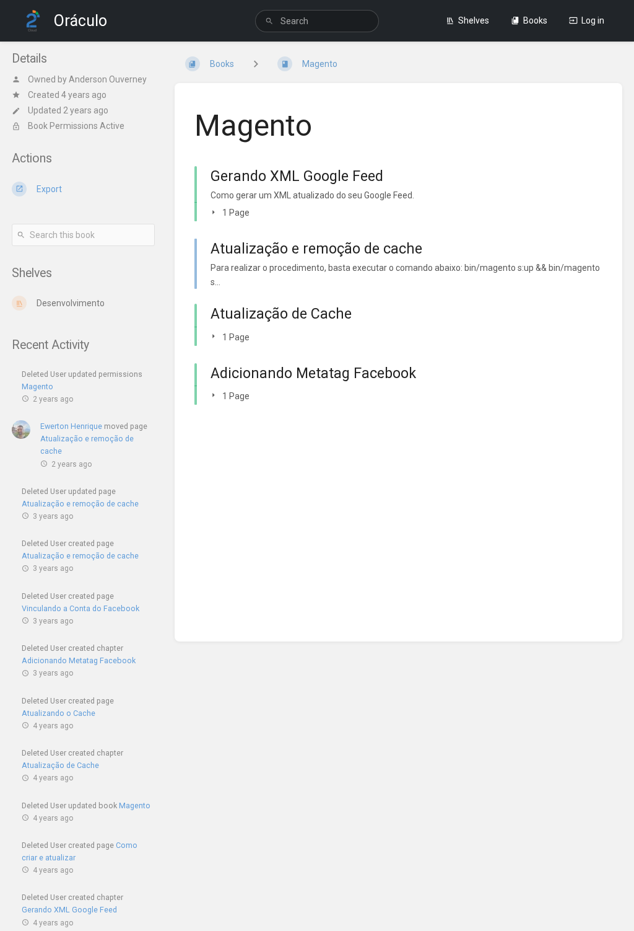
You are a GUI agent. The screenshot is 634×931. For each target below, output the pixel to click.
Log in (592, 20)
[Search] (269, 21)
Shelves (473, 20)
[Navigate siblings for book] (256, 63)
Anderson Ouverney (108, 79)
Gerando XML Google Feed (69, 909)
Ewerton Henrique (71, 426)
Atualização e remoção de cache (80, 503)
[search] (317, 21)
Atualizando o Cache (58, 713)
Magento (37, 386)
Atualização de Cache (60, 765)
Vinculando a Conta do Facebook (80, 608)
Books (535, 20)
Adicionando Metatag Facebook (79, 660)
